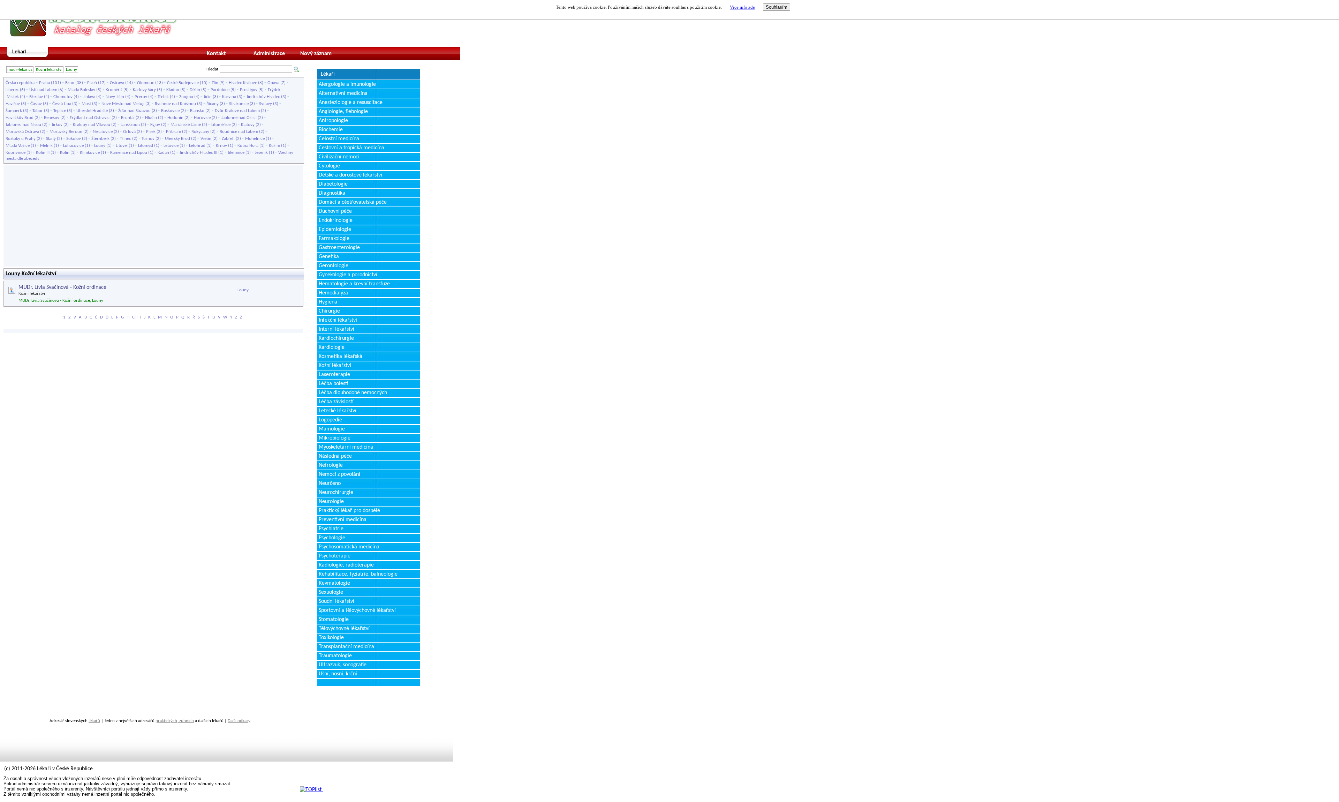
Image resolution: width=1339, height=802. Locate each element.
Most (86, 104)
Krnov (221, 145)
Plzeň (92, 83)
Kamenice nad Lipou (128, 152)
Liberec (12, 90)
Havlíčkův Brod (19, 117)
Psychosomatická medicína (349, 547)
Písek (151, 131)
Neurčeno (330, 483)
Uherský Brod (177, 138)
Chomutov (63, 97)
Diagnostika (332, 193)
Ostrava (117, 83)
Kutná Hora (247, 145)
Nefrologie (331, 465)
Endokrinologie (336, 220)
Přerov (141, 97)
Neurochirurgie (336, 492)
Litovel (122, 145)
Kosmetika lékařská (340, 356)
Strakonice (239, 104)
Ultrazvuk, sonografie (342, 665)
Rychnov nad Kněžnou (175, 104)
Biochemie (331, 130)
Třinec (125, 138)
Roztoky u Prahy (21, 138)
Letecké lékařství (337, 411)
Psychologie (332, 538)
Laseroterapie (334, 374)
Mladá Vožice (18, 145)
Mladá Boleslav (81, 90)
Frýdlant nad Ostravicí (90, 117)
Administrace (269, 54)
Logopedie (330, 420)
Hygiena (328, 302)
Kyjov (155, 124)
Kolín (64, 152)
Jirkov (57, 124)
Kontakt (216, 54)
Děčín (195, 90)
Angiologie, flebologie (343, 111)
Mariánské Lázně (186, 124)
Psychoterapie (334, 556)
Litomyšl (145, 145)
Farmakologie (334, 238)
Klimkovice (90, 152)
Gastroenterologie (339, 247)
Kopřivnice (15, 152)
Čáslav (36, 104)
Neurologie (331, 501)
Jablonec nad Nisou (23, 124)
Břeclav (36, 97)
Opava (273, 83)
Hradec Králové (243, 83)
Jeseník (261, 152)
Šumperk (14, 110)
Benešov (51, 117)
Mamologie (332, 429)
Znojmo (186, 97)
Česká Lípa (61, 104)
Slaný (51, 138)
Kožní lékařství (49, 69)
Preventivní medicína (342, 520)
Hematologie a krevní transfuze (354, 284)
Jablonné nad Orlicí (239, 117)
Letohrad (197, 145)
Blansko (197, 110)
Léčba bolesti (333, 384)
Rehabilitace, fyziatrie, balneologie (358, 574)
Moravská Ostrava (22, 131)
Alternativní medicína (343, 93)
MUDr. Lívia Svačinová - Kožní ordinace (62, 287)
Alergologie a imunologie (347, 84)
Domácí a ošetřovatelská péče (353, 202)
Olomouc (145, 83)
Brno (69, 83)
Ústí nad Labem (43, 90)
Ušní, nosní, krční (338, 674)
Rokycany (200, 131)
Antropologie (333, 120)
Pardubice (220, 90)
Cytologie (329, 166)
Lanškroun (130, 124)
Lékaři (328, 74)
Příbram (173, 131)
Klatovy (248, 124)
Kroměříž (114, 90)
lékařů (94, 721)
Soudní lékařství (336, 601)
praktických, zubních (175, 721)
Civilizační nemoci (339, 157)
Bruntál (128, 117)
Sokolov (73, 138)
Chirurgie (329, 311)
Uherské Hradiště (92, 110)
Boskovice (170, 110)
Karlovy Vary (144, 90)
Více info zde (742, 7)
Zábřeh (228, 138)
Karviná (229, 97)
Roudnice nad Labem (239, 131)
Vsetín (206, 138)
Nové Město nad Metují (122, 104)
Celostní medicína (339, 139)
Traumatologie (335, 656)
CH (134, 317)
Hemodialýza (333, 293)
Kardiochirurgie (336, 338)
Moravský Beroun (66, 131)
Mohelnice (255, 138)
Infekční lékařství (338, 320)
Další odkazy (239, 721)
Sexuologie (331, 592)
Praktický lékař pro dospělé (349, 511)
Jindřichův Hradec (263, 97)
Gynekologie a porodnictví (348, 275)
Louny (71, 69)
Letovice (171, 145)
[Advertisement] (153, 216)
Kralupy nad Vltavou (91, 124)
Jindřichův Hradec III (198, 152)
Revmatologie (334, 583)
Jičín (208, 97)
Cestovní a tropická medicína (351, 148)
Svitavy (265, 104)
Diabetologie (333, 184)
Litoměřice (220, 124)
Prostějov (248, 90)
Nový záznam (316, 54)
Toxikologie (331, 637)
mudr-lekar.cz (19, 69)
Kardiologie (332, 347)
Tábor (37, 110)
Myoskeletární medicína (346, 447)
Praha (44, 83)
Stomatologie (334, 619)
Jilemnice (236, 152)
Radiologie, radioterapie (346, 565)
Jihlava (89, 97)
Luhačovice (73, 145)
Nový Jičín (115, 97)
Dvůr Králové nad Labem (237, 110)
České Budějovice (183, 83)
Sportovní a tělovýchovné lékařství (357, 610)
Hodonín (175, 117)
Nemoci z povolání (339, 474)
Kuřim (274, 145)
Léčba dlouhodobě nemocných (353, 393)
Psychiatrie (331, 529)
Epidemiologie (335, 229)
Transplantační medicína (346, 647)
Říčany (212, 104)
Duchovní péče (335, 211)
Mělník (46, 145)
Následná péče (335, 456)
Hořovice (202, 117)
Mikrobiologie (334, 438)
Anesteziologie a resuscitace (351, 102)
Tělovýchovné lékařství (344, 628)
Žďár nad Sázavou (134, 110)
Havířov (13, 104)
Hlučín (151, 117)
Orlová (129, 131)
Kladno (172, 90)
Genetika (329, 257)
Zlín (215, 83)
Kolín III (43, 152)
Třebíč (163, 97)
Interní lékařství (336, 329)
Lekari (19, 52)
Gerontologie (333, 266)
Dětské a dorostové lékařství (350, 175)
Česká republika (20, 83)
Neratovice (103, 131)
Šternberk (100, 138)
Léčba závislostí (336, 402)
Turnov (148, 138)
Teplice (59, 110)
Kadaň (163, 152)
